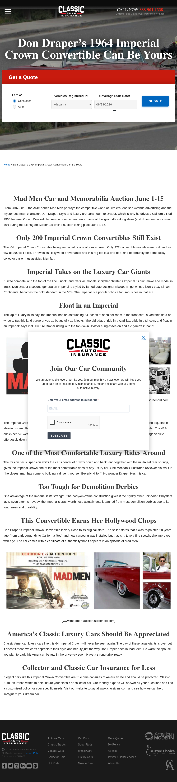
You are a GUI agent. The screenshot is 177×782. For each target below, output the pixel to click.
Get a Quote (115, 738)
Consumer (23, 100)
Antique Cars (56, 738)
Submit (155, 101)
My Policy (114, 744)
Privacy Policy (32, 753)
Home (6, 164)
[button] (8, 11)
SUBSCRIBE (59, 435)
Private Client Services (122, 757)
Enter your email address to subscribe (72, 399)
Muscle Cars (85, 763)
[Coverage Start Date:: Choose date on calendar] (115, 111)
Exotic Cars (85, 750)
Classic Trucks (57, 744)
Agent (21, 106)
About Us (113, 763)
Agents (112, 750)
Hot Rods (53, 763)
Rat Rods (84, 738)
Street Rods (85, 744)
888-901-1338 (151, 9)
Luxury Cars (85, 757)
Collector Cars (56, 757)
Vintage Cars (56, 750)
